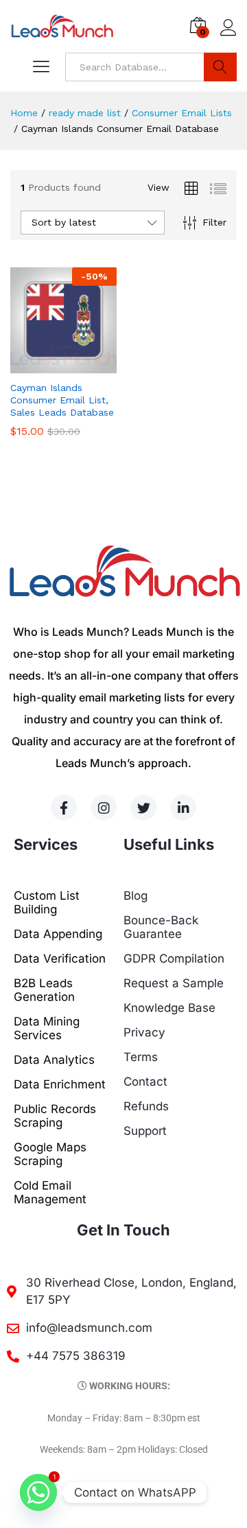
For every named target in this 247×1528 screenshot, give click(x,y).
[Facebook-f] (64, 807)
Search (220, 67)
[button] (48, 365)
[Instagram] (104, 807)
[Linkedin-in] (183, 807)
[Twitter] (143, 807)
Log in (228, 36)
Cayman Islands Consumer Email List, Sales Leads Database (62, 400)
